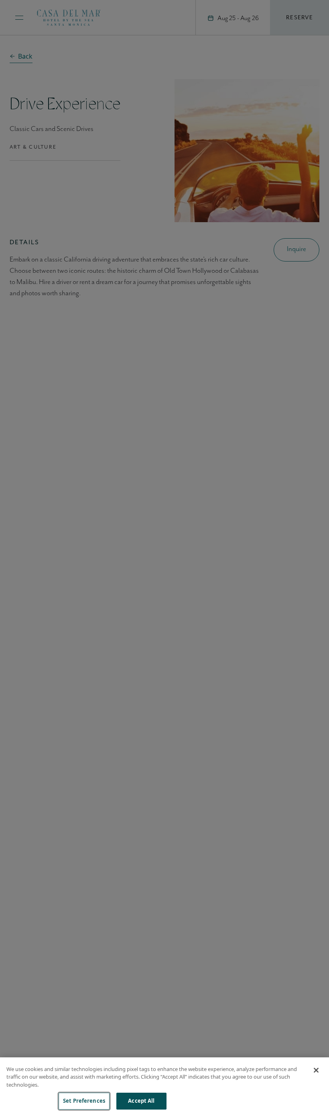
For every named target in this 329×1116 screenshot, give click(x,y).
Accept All (141, 1100)
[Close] (316, 1070)
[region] (164, 1086)
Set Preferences (84, 1100)
